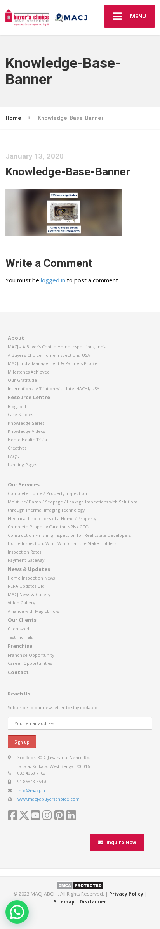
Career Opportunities (30, 663)
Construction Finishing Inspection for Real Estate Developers (69, 535)
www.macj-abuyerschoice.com (48, 799)
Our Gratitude (22, 380)
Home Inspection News (31, 578)
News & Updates (29, 569)
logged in (53, 280)
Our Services (24, 484)
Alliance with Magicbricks (33, 611)
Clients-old (18, 628)
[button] (17, 912)
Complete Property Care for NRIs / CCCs (48, 526)
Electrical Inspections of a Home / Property (52, 518)
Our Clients (22, 619)
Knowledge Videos (26, 431)
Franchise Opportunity (31, 655)
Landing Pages (22, 464)
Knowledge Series (26, 423)
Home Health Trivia (27, 440)
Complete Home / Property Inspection (47, 493)
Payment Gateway (26, 560)
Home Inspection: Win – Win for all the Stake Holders (62, 543)
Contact (18, 672)
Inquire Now (121, 842)
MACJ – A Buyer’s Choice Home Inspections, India (57, 346)
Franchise (20, 645)
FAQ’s (13, 456)
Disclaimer (93, 901)
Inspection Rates (24, 552)
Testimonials (20, 637)
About (16, 337)
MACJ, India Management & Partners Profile (52, 363)
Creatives (17, 448)
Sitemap (64, 901)
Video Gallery (21, 602)
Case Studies (20, 414)
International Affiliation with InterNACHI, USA (53, 388)
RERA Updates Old (26, 586)
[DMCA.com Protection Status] (80, 885)
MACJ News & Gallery (29, 594)
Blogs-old (17, 406)
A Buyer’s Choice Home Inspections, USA (49, 355)
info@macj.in (31, 790)
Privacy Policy (126, 894)
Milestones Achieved (29, 372)
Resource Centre (29, 397)
